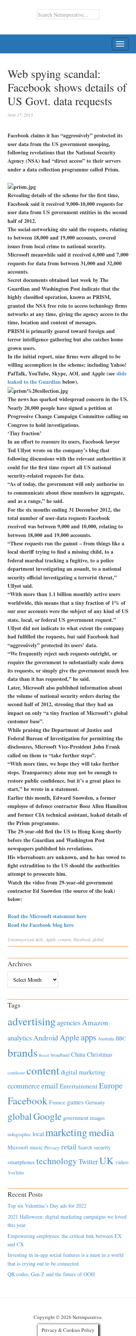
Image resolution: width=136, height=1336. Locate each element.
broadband (60, 1055)
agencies (68, 1022)
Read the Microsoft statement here (47, 916)
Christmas (99, 1054)
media (101, 1132)
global (98, 939)
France (57, 1102)
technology (56, 1161)
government (75, 1117)
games (75, 1102)
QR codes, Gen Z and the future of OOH (51, 1274)
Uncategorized (21, 939)
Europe (110, 1085)
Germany (95, 1102)
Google (47, 1116)
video (121, 1162)
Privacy (52, 1147)
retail (68, 1146)
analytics (20, 1037)
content (64, 939)
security (102, 1147)
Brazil (44, 1055)
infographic (19, 1134)
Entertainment (78, 1086)
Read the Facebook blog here (41, 925)
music (36, 1147)
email (49, 1086)
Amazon (95, 1022)
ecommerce (24, 1085)
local (38, 1134)
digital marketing (83, 1072)
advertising (32, 1021)
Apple (51, 939)
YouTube (16, 1172)
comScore (16, 1073)
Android (45, 1037)
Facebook (81, 939)
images (97, 1117)
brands (22, 1052)
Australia (106, 1038)
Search (85, 1147)
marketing (66, 1132)
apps (88, 1037)
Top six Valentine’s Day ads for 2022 (47, 1205)
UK (106, 1160)
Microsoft (18, 1147)
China (78, 1054)
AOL (39, 939)
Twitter (88, 1161)
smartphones (21, 1162)
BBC (121, 1038)
